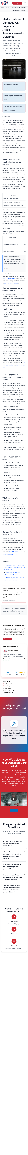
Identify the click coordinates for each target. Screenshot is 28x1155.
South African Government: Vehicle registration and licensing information (14, 567)
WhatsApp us (8, 688)
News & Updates (8, 8)
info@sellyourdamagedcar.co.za (13, 686)
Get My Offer (17, 3)
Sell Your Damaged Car (11, 283)
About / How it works (9, 278)
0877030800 (8, 683)
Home (2, 7)
